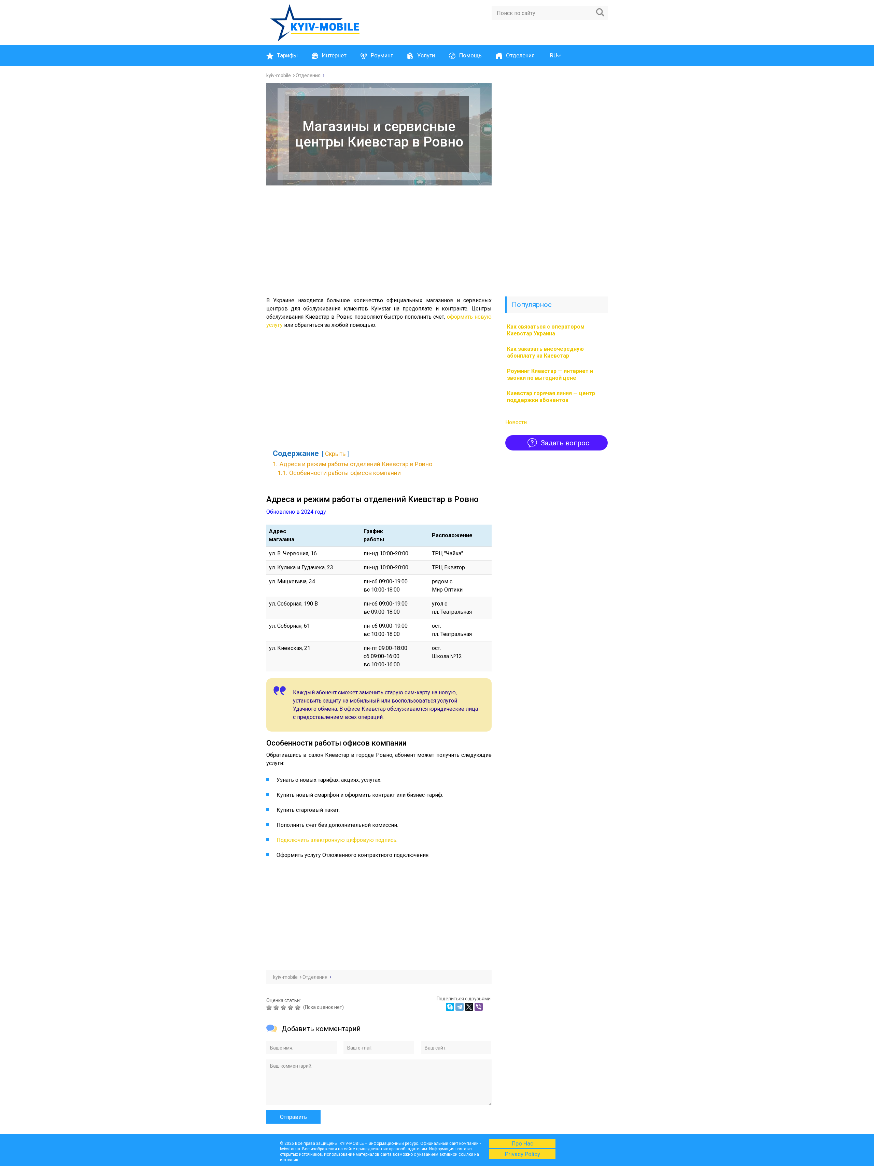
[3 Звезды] (284, 1007)
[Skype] (450, 1007)
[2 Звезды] (277, 1007)
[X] (469, 1007)
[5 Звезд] (298, 1007)
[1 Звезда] (269, 1007)
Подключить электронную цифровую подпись (336, 840)
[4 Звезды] (291, 1007)
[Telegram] (459, 1007)
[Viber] (479, 1007)
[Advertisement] (379, 240)
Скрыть (335, 453)
